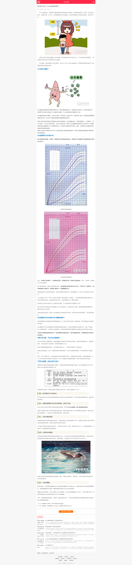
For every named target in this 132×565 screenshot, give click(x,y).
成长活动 (72, 556)
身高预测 (57, 558)
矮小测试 (63, 558)
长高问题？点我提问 (66, 511)
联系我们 (75, 558)
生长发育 (52, 553)
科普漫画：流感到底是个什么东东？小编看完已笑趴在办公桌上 (57, 506)
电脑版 (65, 560)
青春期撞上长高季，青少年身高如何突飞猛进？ (53, 503)
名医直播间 (60, 556)
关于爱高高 (69, 558)
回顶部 (70, 560)
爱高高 (39, 553)
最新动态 (66, 556)
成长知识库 (45, 553)
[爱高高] (38, 1)
